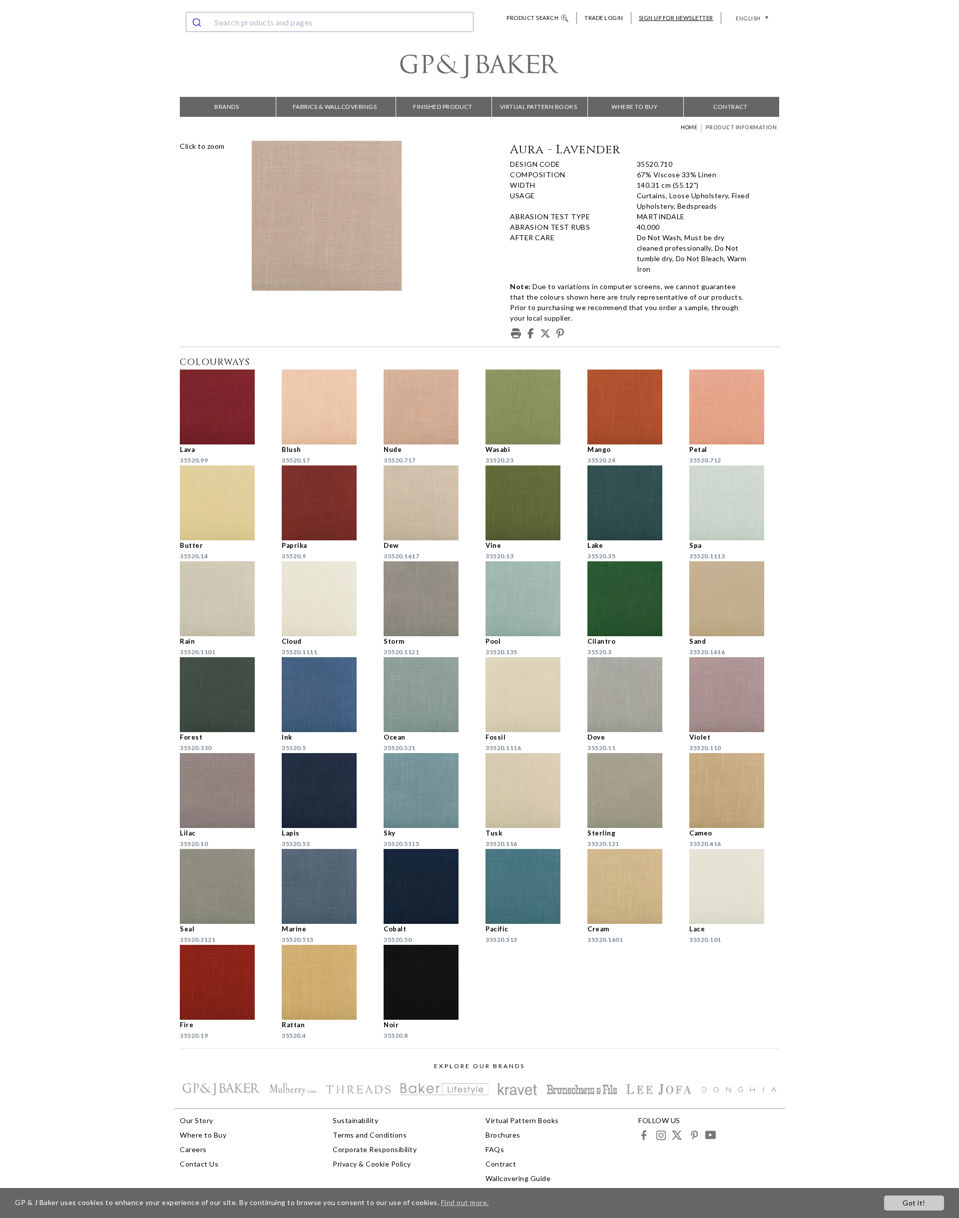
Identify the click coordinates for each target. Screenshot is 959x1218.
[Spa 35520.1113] (734, 502)
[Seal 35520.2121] (225, 886)
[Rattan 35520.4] (327, 982)
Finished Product (442, 106)
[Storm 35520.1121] (429, 598)
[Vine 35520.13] (530, 502)
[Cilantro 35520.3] (632, 598)
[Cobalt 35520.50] (429, 886)
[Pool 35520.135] (530, 598)
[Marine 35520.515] (327, 886)
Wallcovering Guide (517, 1178)
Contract (730, 106)
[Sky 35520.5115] (429, 790)
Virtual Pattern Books (538, 106)
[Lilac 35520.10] (225, 790)
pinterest (693, 1135)
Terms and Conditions (370, 1135)
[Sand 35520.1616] (734, 598)
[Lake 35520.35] (632, 502)
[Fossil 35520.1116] (530, 694)
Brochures (502, 1135)
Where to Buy (634, 106)
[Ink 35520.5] (327, 694)
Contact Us (199, 1164)
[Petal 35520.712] (734, 407)
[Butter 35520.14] (225, 502)
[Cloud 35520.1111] (327, 598)
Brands (226, 106)
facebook (644, 1135)
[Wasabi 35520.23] (530, 407)
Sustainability (355, 1120)
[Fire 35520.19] (225, 982)
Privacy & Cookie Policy (372, 1164)
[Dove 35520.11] (632, 694)
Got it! (914, 1203)
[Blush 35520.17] (327, 407)
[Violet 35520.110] (734, 694)
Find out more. (465, 1202)
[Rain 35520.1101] (225, 598)
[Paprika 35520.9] (327, 502)
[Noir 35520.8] (429, 982)
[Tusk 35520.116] (530, 790)
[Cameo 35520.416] (734, 790)
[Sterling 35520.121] (632, 790)
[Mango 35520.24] (632, 407)
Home (689, 127)
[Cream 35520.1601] (632, 886)
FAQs (494, 1149)
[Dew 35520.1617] (429, 502)
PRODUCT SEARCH (532, 17)
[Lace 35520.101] (734, 886)
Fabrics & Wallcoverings (335, 106)
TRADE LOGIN (603, 17)
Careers (193, 1149)
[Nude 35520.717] (429, 407)
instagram (660, 1135)
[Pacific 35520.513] (530, 886)
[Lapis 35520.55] (327, 790)
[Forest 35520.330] (225, 694)
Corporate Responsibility (375, 1149)
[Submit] (198, 22)
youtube (710, 1135)
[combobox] (330, 22)
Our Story (196, 1120)
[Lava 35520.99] (225, 407)
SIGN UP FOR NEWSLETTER (676, 17)
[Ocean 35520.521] (429, 694)
